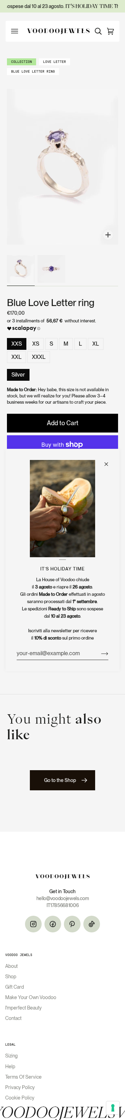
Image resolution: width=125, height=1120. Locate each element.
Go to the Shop (60, 780)
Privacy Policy (20, 1087)
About (11, 966)
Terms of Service (23, 1077)
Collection (21, 62)
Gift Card (14, 987)
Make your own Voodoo (30, 997)
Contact (13, 1018)
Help (10, 1066)
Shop (10, 976)
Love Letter (54, 62)
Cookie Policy (19, 1098)
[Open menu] (18, 31)
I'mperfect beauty (23, 1008)
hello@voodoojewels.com (62, 898)
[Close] (109, 461)
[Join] (99, 653)
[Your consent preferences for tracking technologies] (112, 1107)
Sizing (11, 1056)
